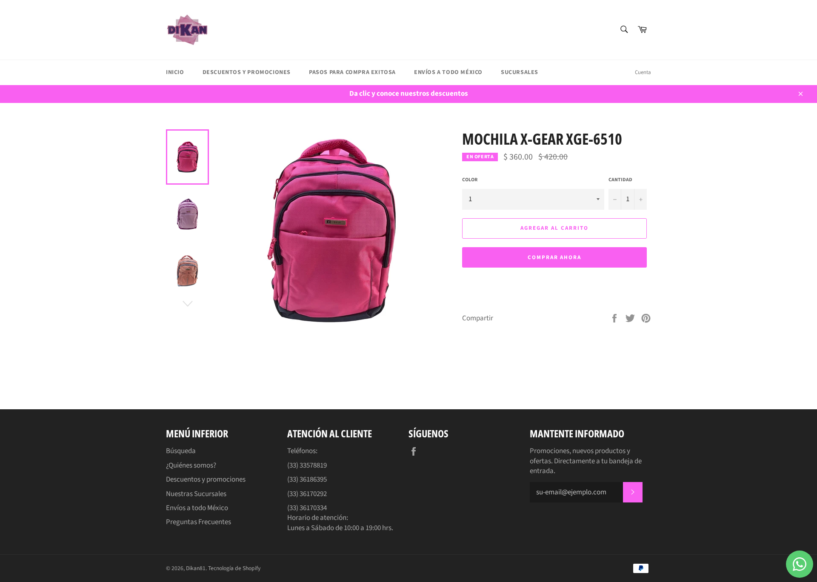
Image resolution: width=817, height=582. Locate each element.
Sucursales (519, 72)
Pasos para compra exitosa (352, 72)
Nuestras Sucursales (196, 494)
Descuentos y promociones (247, 72)
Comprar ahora (554, 257)
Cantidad (620, 180)
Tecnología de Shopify (234, 568)
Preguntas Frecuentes (198, 522)
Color (469, 180)
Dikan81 (196, 568)
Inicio (175, 72)
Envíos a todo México (448, 72)
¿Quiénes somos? (191, 465)
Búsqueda (181, 451)
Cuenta (643, 72)
